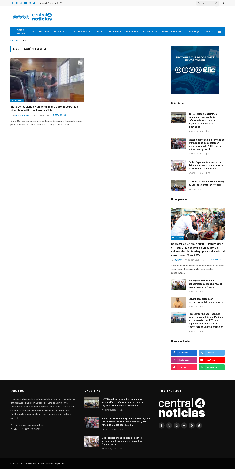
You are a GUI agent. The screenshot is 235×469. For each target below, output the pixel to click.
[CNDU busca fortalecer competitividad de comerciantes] (178, 302)
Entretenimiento (172, 31)
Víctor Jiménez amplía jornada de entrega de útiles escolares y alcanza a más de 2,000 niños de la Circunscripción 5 (206, 144)
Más (208, 31)
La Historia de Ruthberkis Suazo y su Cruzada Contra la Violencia (206, 183)
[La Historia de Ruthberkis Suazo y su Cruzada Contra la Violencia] (178, 185)
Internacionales (82, 31)
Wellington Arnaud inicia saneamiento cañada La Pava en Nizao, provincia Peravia (206, 283)
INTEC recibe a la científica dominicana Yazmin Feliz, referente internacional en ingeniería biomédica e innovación (203, 120)
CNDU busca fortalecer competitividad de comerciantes (206, 300)
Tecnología (193, 31)
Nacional (59, 31)
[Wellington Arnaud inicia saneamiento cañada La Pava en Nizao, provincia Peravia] (178, 284)
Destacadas (17, 101)
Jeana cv (178, 260)
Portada (44, 31)
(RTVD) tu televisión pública (50, 463)
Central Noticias (21, 115)
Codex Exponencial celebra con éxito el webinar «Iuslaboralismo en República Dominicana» (206, 165)
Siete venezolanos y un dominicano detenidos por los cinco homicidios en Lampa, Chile (44, 108)
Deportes (148, 31)
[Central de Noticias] (41, 17)
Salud (100, 31)
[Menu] (219, 31)
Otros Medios (21, 31)
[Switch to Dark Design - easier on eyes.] (223, 3)
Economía (132, 31)
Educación (115, 31)
